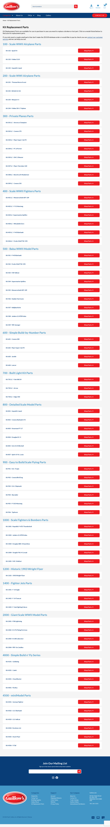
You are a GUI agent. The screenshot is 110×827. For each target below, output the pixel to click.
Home (4, 20)
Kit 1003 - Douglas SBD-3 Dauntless (18, 544)
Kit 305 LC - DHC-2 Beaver (14, 157)
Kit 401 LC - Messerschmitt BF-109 (17, 198)
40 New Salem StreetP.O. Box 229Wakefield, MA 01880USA (96, 798)
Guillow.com (93, 793)
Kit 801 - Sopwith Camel (14, 411)
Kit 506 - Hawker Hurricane (15, 299)
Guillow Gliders (74, 802)
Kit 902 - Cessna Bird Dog (14, 477)
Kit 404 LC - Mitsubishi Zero (15, 224)
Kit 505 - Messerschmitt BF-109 (16, 290)
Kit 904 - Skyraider (12, 495)
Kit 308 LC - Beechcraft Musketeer (17, 175)
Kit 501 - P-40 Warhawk (13, 255)
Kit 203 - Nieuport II (12, 100)
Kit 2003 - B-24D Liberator (15, 639)
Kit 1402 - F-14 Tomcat (13, 598)
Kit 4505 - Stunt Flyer (13, 737)
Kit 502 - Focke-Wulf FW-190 (15, 264)
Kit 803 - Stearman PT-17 (14, 428)
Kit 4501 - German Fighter (14, 702)
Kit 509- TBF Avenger (13, 325)
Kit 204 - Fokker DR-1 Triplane (16, 108)
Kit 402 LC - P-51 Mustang (14, 206)
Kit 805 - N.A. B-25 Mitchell (15, 446)
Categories (7, 15)
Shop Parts (88, 51)
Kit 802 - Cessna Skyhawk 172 (16, 420)
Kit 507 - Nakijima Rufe (13, 307)
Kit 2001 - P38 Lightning (14, 621)
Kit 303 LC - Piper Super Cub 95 (16, 140)
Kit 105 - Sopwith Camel (14, 68)
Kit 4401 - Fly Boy (11, 688)
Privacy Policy (55, 804)
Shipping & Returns (56, 798)
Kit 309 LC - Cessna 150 (13, 183)
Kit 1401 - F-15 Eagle (13, 590)
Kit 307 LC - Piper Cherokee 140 (16, 166)
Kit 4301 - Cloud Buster (13, 679)
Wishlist (53, 802)
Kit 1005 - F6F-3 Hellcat (14, 561)
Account (53, 796)
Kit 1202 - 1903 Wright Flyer (15, 575)
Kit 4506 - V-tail (11, 745)
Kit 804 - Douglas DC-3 (13, 437)
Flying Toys (34, 798)
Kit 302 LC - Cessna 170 (13, 131)
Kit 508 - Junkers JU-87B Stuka (16, 316)
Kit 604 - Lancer (11, 365)
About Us (19, 15)
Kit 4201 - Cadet (11, 670)
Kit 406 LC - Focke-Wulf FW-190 (16, 241)
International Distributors (77, 804)
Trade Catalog (74, 800)
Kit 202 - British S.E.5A (13, 91)
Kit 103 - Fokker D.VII (13, 59)
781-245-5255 (94, 803)
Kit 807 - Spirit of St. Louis (15, 454)
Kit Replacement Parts (37, 804)
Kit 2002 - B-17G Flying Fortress (16, 630)
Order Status (54, 800)
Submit (79, 771)
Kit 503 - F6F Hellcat (12, 273)
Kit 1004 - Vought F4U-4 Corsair (16, 552)
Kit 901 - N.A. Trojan (12, 469)
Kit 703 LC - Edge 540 (13, 397)
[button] (98, 6)
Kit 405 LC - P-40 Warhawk (14, 232)
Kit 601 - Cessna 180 (12, 339)
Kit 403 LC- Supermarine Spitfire (16, 215)
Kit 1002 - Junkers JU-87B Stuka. (16, 535)
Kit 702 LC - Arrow (12, 388)
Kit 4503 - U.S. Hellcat (13, 719)
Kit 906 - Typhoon (12, 512)
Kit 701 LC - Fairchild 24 (13, 379)
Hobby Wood (35, 802)
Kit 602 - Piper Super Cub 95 (15, 348)
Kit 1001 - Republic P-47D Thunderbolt (19, 526)
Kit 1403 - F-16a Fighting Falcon (16, 607)
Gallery (48, 15)
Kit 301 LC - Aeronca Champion (16, 122)
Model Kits (34, 796)
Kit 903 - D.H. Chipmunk (14, 486)
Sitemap (30, 817)
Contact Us (73, 798)
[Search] (76, 6)
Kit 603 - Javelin (11, 356)
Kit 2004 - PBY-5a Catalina (14, 647)
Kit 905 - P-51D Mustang (14, 503)
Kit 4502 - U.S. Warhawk (14, 711)
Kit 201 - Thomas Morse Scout (16, 82)
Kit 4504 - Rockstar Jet (13, 728)
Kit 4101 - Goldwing (12, 661)
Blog (38, 15)
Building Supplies (36, 800)
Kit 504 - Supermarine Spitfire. (16, 281)
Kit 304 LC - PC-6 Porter (14, 149)
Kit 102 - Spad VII (11, 51)
